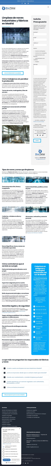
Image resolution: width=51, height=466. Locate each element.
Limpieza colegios (6, 424)
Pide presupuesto (31, 438)
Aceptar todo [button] (6, 459)
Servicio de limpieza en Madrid (9, 410)
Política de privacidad (38, 121)
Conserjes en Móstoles (32, 415)
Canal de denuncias (36, 458)
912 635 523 (34, 444)
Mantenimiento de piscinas (8, 417)
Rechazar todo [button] (15, 459)
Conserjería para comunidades (9, 413)
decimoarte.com (29, 460)
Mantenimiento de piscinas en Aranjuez (36, 413)
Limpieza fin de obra (7, 421)
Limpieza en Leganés (32, 410)
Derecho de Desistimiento (25, 458)
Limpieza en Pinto (31, 412)
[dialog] (11, 446)
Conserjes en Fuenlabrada (33, 417)
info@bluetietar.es (30, 1)
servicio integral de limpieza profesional (41, 295)
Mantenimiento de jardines (8, 419)
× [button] (19, 428)
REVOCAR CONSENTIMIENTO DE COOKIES (25, 454)
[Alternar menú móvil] (48, 7)
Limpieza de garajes (7, 415)
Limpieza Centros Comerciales (9, 426)
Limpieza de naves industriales (9, 412)
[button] (25, 368)
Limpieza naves (6, 422)
